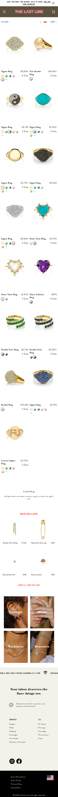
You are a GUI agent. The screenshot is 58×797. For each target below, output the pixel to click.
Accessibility (16, 787)
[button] (12, 761)
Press (40, 738)
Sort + (54, 22)
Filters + (5, 22)
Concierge (42, 731)
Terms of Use (16, 780)
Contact (13, 720)
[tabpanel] (29, 553)
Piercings (41, 727)
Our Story (42, 724)
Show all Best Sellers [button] (29, 585)
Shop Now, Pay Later (17, 742)
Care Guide (13, 738)
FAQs (11, 727)
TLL (39, 720)
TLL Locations (43, 735)
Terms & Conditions (18, 777)
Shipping (12, 731)
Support (12, 724)
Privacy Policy (16, 784)
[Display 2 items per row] (45, 22)
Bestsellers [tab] (29, 514)
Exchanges (13, 735)
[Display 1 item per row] (41, 22)
